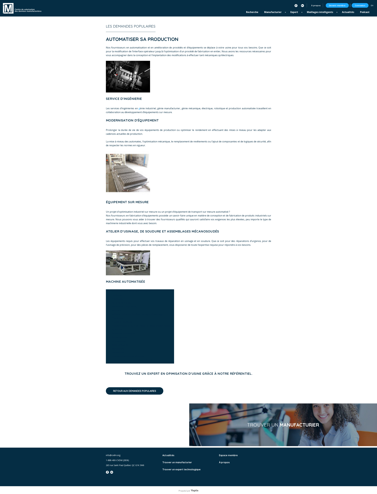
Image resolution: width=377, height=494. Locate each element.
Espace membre (228, 455)
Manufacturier (273, 12)
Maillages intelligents (320, 12)
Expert (294, 12)
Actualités (348, 12)
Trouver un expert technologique (181, 469)
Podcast (364, 12)
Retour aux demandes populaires (134, 390)
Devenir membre (337, 5)
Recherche (252, 12)
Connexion (360, 5)
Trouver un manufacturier (177, 462)
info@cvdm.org (113, 455)
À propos (224, 462)
